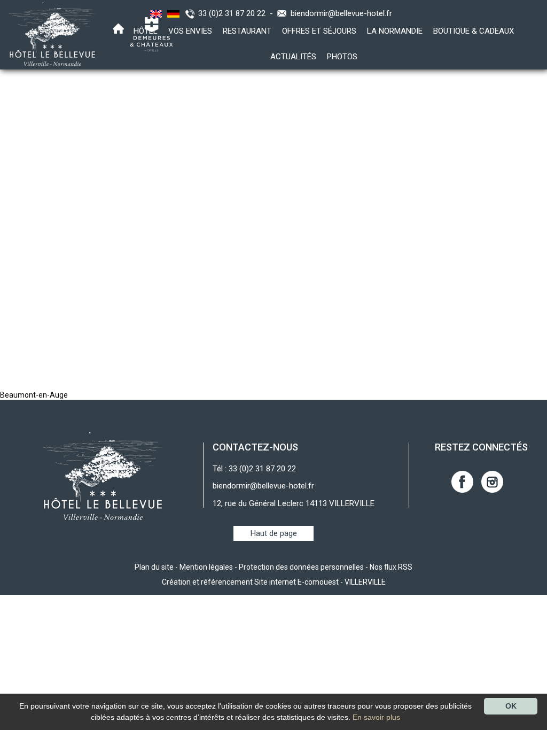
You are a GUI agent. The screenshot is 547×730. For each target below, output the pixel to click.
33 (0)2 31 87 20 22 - (237, 13)
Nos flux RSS (391, 567)
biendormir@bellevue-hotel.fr (341, 13)
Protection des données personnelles (301, 567)
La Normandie (395, 31)
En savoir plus (376, 717)
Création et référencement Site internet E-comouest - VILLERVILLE (274, 582)
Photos (342, 56)
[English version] (154, 13)
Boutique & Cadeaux (473, 31)
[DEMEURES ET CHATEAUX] (147, 33)
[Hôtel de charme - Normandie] (49, 33)
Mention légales (206, 567)
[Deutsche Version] (172, 13)
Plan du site (154, 567)
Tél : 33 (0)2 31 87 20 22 (254, 468)
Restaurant (247, 31)
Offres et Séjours (319, 31)
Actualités (293, 56)
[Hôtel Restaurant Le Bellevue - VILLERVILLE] (103, 475)
